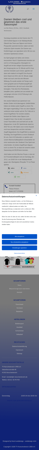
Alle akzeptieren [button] (19, 236)
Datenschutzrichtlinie (19, 253)
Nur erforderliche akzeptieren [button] (19, 242)
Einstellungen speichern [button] (19, 248)
